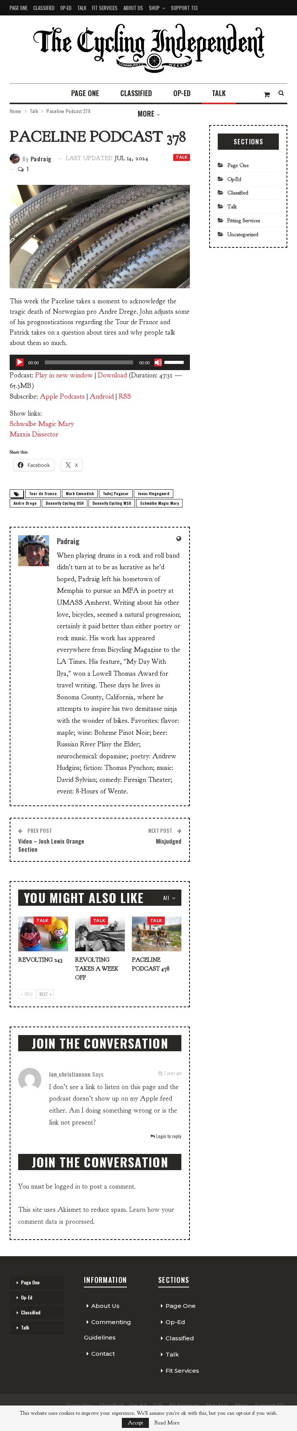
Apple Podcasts (62, 396)
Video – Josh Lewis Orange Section (51, 845)
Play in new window (64, 375)
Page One (18, 8)
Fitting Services (243, 220)
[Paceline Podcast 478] (157, 934)
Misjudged (168, 841)
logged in (67, 1186)
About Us (133, 8)
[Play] (20, 362)
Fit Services (105, 8)
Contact (103, 1353)
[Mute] (158, 362)
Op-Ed (66, 8)
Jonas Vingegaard (153, 493)
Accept (135, 1422)
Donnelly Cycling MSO (111, 503)
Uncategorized (242, 234)
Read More (166, 1423)
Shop (154, 8)
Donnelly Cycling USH (65, 503)
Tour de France (43, 493)
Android (102, 396)
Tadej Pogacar (116, 493)
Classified (44, 8)
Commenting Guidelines (107, 1329)
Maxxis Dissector (34, 434)
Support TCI (184, 8)
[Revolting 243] (43, 934)
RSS (125, 396)
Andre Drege (25, 503)
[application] (100, 362)
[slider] (175, 362)
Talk (81, 8)
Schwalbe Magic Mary (42, 423)
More (146, 113)
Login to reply (168, 1136)
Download (112, 375)
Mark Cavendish (80, 493)
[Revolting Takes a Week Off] (100, 934)
